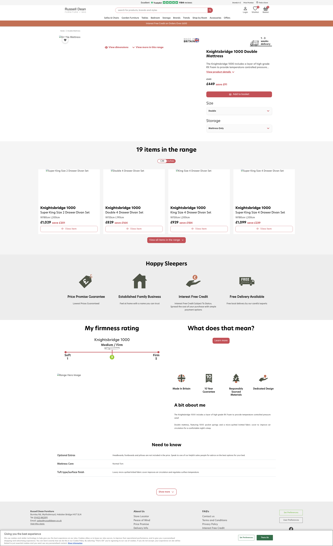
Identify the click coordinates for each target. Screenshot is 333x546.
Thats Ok (265, 537)
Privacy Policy (210, 524)
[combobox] (239, 111)
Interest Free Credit (213, 528)
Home (62, 31)
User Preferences (291, 520)
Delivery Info (141, 528)
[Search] (210, 10)
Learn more (221, 340)
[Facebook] (291, 529)
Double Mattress (73, 31)
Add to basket (241, 94)
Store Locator (141, 516)
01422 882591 (41, 518)
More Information (75, 543)
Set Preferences (291, 513)
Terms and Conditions (214, 520)
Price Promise (141, 524)
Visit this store (37, 524)
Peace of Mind (142, 520)
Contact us (208, 516)
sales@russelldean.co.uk (49, 521)
